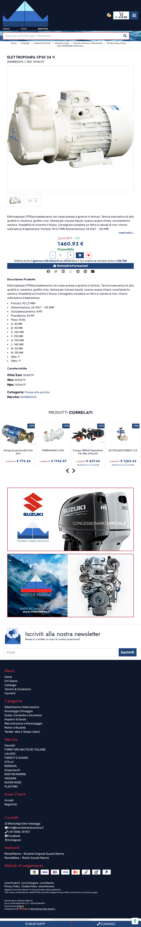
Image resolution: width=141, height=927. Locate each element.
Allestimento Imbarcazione (21, 707)
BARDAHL (10, 766)
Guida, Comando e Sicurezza (23, 715)
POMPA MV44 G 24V (53, 450)
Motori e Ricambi (15, 727)
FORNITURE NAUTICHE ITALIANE (25, 749)
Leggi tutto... (126, 232)
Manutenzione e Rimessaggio (23, 723)
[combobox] (66, 36)
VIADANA (10, 778)
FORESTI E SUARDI (16, 757)
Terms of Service (83, 892)
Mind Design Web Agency (42, 909)
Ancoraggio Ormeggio (18, 711)
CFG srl (9, 762)
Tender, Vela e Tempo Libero (22, 731)
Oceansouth (12, 770)
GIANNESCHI (28, 397)
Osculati (9, 745)
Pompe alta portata (37, 392)
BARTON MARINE (15, 774)
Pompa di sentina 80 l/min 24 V (18, 452)
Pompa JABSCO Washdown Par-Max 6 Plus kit (88, 452)
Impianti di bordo (15, 719)
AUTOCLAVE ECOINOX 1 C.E (123, 450)
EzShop (20, 906)
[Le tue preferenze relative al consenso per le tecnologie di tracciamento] (135, 921)
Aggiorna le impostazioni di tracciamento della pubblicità (32, 889)
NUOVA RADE (12, 782)
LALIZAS (9, 753)
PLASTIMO (11, 786)
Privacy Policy (63, 892)
